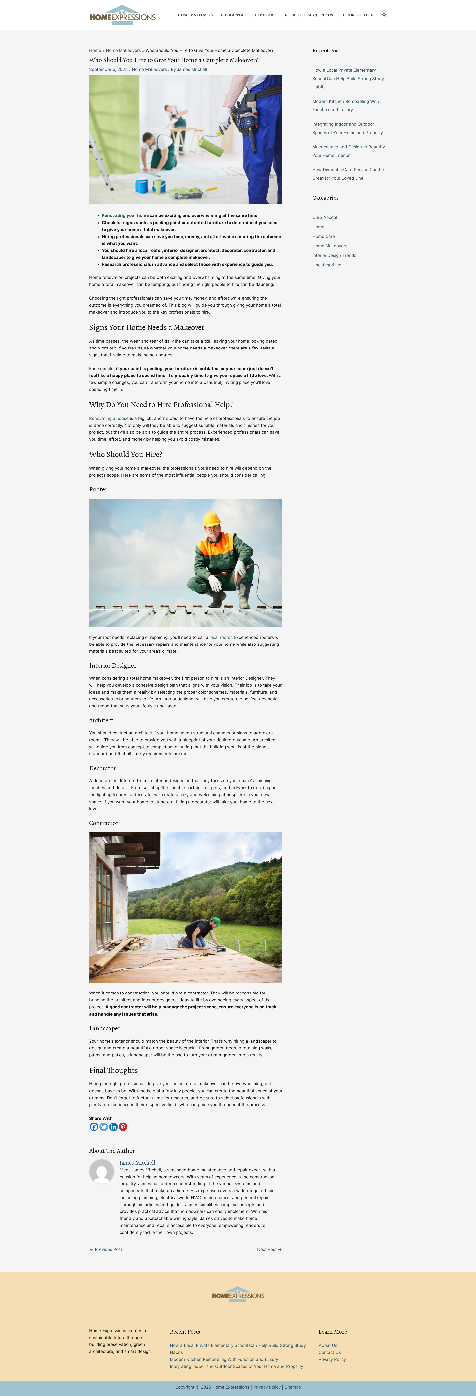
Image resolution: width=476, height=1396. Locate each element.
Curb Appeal (324, 217)
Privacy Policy (332, 1359)
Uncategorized (327, 264)
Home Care (323, 236)
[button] (384, 15)
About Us (328, 1345)
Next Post (269, 1249)
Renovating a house (109, 418)
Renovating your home (125, 215)
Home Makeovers (149, 69)
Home (318, 226)
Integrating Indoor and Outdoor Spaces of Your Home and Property (236, 1366)
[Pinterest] (123, 1127)
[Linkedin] (113, 1127)
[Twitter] (103, 1127)
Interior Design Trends (334, 255)
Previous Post (106, 1249)
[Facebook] (94, 1127)
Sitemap (293, 1387)
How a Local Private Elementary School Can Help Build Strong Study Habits (348, 78)
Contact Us (330, 1352)
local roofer (220, 637)
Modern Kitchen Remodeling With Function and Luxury (224, 1359)
